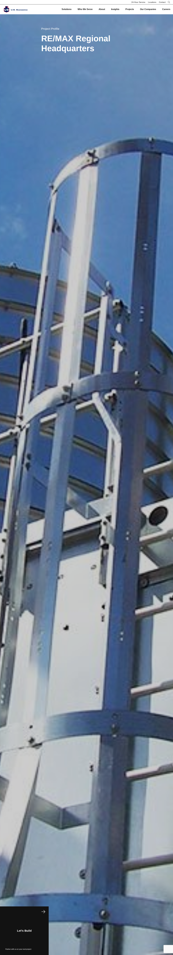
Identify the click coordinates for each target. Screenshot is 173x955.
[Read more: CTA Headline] (24, 930)
